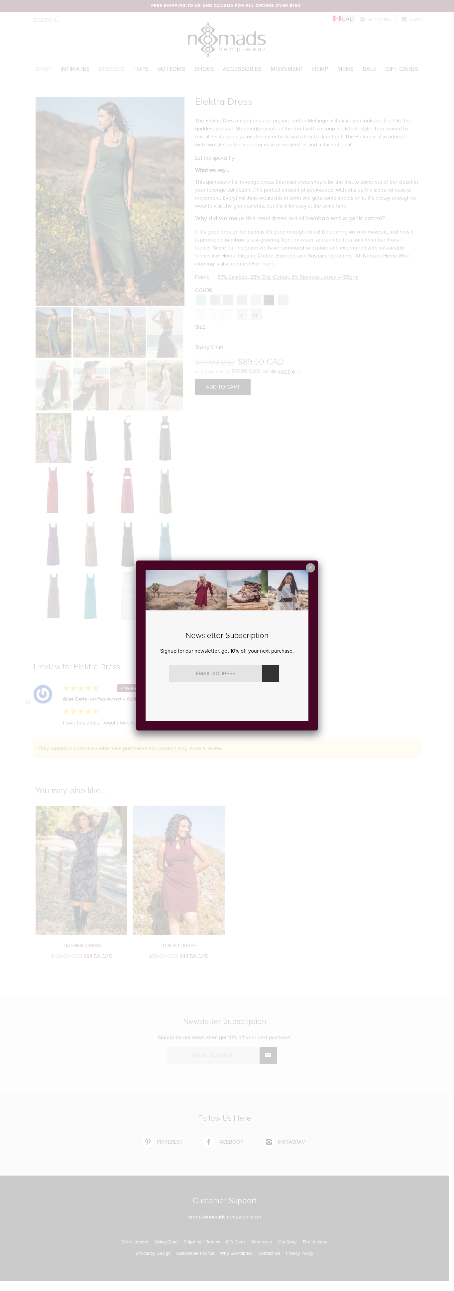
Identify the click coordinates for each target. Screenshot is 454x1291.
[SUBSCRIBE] (270, 673)
